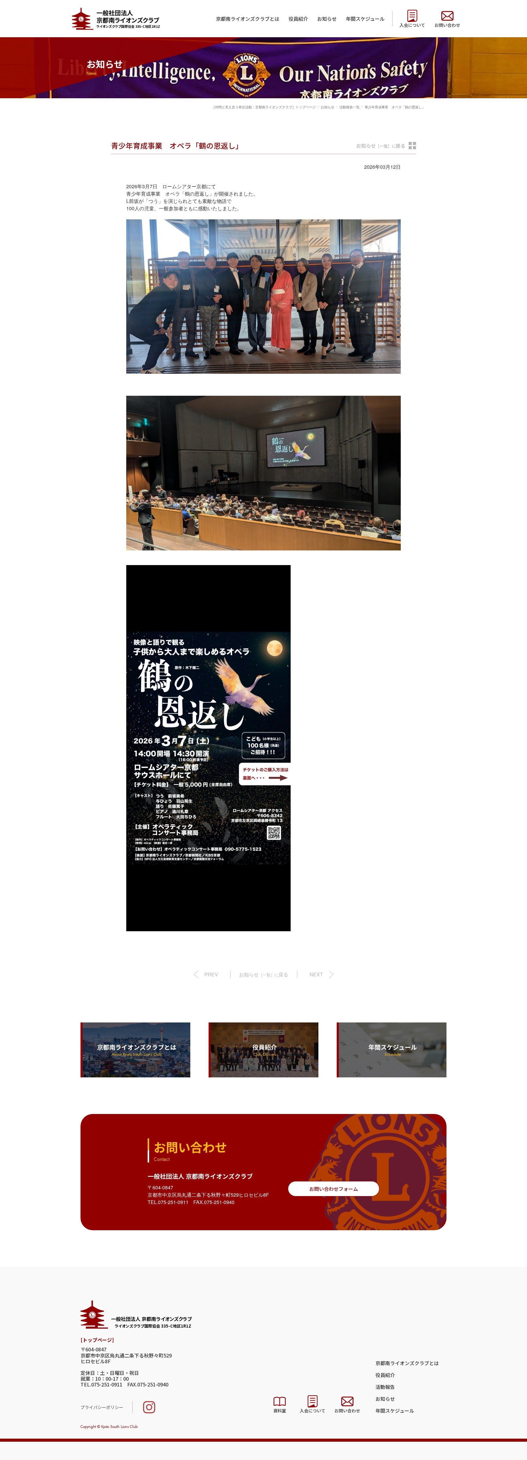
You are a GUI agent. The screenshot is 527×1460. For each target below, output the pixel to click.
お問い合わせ (447, 25)
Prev (211, 974)
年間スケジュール (365, 18)
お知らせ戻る (380, 145)
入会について (412, 25)
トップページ (97, 1339)
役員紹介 (298, 18)
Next (316, 974)
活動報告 (385, 1386)
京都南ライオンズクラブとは (247, 18)
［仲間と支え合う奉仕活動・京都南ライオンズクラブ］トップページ (264, 106)
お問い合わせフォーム (333, 1188)
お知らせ (327, 18)
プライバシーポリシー (102, 1407)
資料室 (279, 1411)
